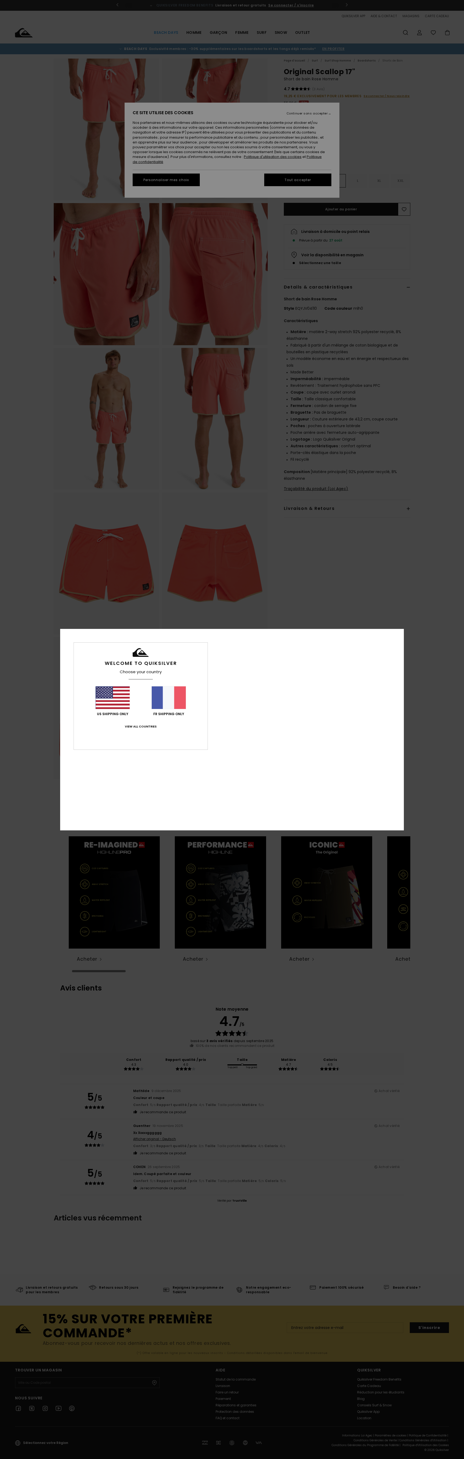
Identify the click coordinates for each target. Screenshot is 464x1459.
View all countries (141, 726)
